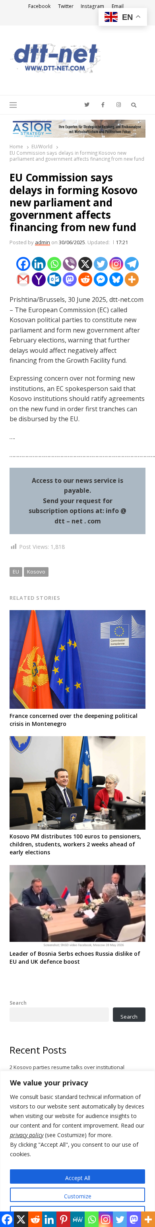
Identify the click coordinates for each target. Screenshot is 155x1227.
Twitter (66, 6)
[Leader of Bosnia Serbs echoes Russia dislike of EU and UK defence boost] (77, 869)
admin (42, 242)
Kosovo (36, 571)
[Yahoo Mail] (39, 279)
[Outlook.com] (54, 279)
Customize (77, 1196)
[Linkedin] (39, 264)
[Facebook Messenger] (101, 279)
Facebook (39, 6)
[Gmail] (23, 279)
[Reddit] (85, 279)
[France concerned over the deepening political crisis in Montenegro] (77, 614)
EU (16, 571)
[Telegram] (132, 264)
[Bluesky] (116, 279)
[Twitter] (101, 264)
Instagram (92, 6)
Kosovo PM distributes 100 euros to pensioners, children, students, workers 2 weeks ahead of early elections (75, 844)
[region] (77, 1149)
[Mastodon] (70, 279)
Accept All (77, 1178)
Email (118, 6)
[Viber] (70, 264)
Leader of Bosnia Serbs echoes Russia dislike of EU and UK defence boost (75, 957)
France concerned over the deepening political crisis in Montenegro (74, 719)
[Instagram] (116, 264)
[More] (132, 279)
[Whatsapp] (54, 264)
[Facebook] (23, 264)
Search (18, 1002)
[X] (85, 264)
